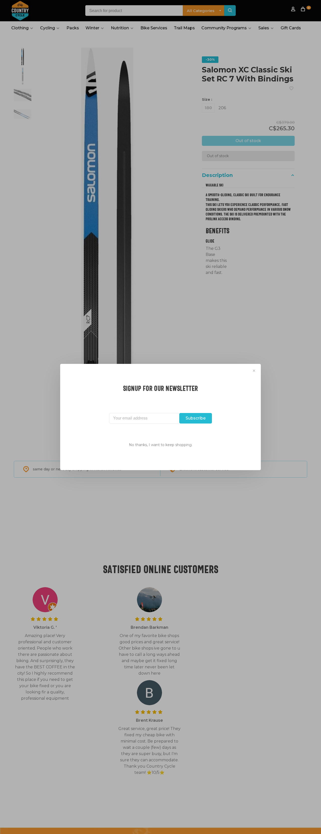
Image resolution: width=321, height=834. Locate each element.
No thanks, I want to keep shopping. (160, 445)
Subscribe (196, 418)
